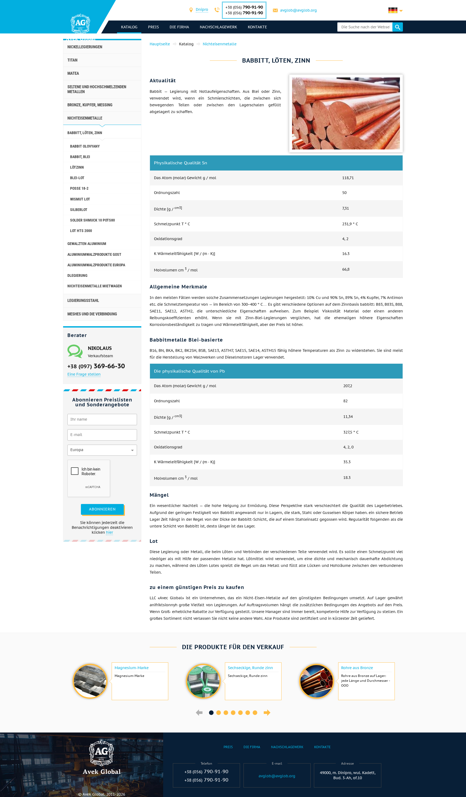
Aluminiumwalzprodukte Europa (96, 265)
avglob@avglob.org (298, 10)
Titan (72, 60)
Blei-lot (77, 178)
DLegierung (77, 275)
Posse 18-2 (79, 188)
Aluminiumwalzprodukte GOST (94, 254)
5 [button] (240, 712)
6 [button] (247, 712)
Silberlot (78, 209)
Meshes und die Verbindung (92, 314)
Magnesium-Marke (132, 667)
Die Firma (179, 27)
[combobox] (202, 10)
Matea (73, 73)
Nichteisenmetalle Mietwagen (94, 286)
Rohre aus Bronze (357, 667)
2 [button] (218, 712)
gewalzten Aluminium (86, 243)
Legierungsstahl (83, 300)
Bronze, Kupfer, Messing (89, 105)
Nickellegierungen (84, 47)
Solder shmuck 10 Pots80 (92, 220)
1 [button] (211, 712)
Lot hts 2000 (81, 231)
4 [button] (233, 712)
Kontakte (257, 27)
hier (109, 532)
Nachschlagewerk (218, 27)
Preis (153, 27)
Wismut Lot (80, 199)
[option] (119, 681)
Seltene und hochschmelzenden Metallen (96, 89)
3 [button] (226, 712)
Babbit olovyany (85, 146)
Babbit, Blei (80, 157)
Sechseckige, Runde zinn (250, 667)
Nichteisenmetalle (84, 118)
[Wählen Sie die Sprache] (395, 10)
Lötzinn (77, 167)
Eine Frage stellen (84, 374)
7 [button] (255, 712)
